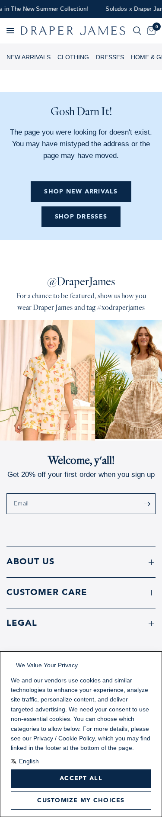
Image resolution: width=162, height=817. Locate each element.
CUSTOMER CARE (46, 593)
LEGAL (21, 623)
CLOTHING (73, 57)
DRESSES (110, 57)
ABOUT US (30, 562)
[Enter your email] (147, 503)
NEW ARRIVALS (28, 57)
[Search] (137, 31)
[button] (10, 30)
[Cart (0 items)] (150, 31)
